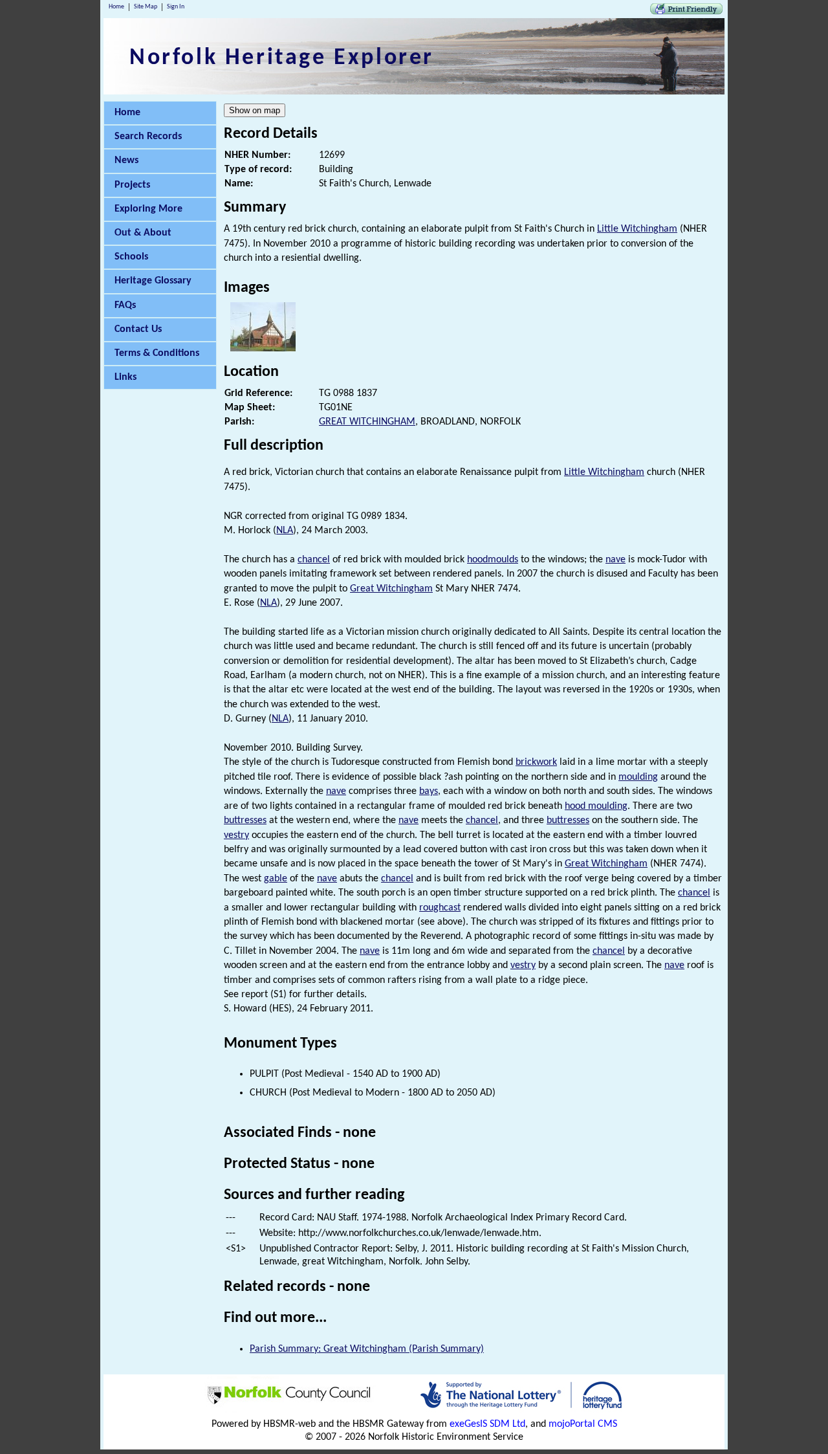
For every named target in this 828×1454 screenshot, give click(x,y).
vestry (236, 835)
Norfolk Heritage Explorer (281, 58)
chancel (314, 560)
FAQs (125, 305)
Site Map (145, 6)
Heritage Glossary (152, 281)
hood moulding (596, 806)
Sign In (175, 6)
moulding (638, 777)
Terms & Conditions (156, 353)
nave (615, 560)
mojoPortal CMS (583, 1424)
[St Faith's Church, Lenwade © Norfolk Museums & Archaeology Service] (263, 349)
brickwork (536, 762)
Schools (131, 257)
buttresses (245, 820)
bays (428, 791)
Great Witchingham (391, 589)
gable (275, 879)
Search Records (148, 136)
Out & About (142, 233)
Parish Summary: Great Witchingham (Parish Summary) (367, 1349)
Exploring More (148, 209)
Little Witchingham (637, 229)
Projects (132, 185)
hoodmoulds (492, 560)
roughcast (440, 908)
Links (125, 377)
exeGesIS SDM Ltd (487, 1424)
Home (116, 6)
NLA (284, 530)
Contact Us (138, 329)
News (126, 160)
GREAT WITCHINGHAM (367, 422)
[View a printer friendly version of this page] (686, 11)
